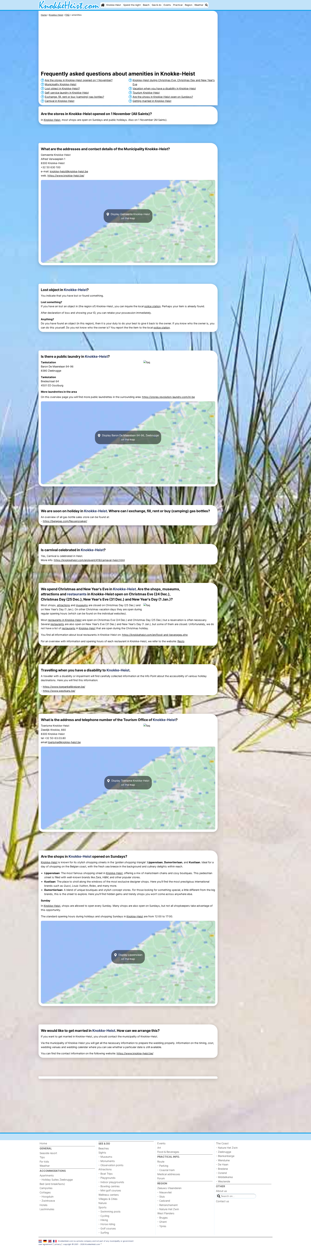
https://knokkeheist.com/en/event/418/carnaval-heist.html (89, 560)
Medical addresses (168, 1174)
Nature (102, 1203)
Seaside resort (48, 1153)
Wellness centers (108, 1194)
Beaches (103, 1148)
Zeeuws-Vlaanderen (169, 1188)
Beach (146, 5)
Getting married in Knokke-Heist (152, 100)
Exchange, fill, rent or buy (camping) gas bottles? (74, 96)
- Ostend (221, 1172)
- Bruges (162, 1217)
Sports (102, 1207)
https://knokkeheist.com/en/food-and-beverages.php (155, 634)
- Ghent (162, 1221)
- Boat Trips (105, 1173)
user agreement (45, 1244)
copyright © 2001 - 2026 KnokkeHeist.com (81, 1244)
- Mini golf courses (109, 1190)
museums (82, 605)
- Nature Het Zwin (168, 1209)
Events (167, 5)
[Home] (102, 5)
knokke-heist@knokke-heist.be (69, 171)
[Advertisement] (245, 94)
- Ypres (161, 1226)
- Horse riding (106, 1224)
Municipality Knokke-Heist (60, 84)
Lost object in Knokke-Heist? (62, 88)
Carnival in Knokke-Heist (59, 100)
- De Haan (222, 1164)
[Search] (206, 5)
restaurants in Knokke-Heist (65, 619)
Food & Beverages (168, 1151)
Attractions (105, 1169)
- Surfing (103, 1232)
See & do (156, 5)
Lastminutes (47, 1209)
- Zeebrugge (223, 1151)
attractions (63, 605)
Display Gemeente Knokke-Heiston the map (130, 216)
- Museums (105, 1156)
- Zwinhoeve (47, 1200)
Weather (198, 5)
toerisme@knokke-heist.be (64, 742)
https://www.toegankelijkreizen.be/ (64, 686)
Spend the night (132, 5)
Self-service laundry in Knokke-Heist (67, 92)
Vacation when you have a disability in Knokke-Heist (164, 88)
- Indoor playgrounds (111, 1182)
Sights (102, 1152)
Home (43, 1143)
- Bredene (222, 1168)
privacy (58, 1244)
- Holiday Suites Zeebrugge (56, 1179)
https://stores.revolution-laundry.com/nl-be (168, 396)
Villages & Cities (108, 1198)
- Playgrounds (107, 1177)
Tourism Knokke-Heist (146, 92)
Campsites (46, 1188)
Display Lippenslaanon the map (130, 956)
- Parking (162, 1165)
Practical (177, 5)
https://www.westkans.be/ (59, 690)
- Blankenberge (225, 1155)
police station (152, 306)
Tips (42, 1157)
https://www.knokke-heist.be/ (66, 175)
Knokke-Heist (113, 5)
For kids (44, 1161)
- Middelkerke (224, 1177)
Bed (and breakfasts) (52, 1183)
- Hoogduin (46, 1196)
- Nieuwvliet (164, 1192)
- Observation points (110, 1165)
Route (160, 1161)
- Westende (223, 1181)
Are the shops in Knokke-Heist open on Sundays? (163, 96)
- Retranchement (167, 1205)
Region (188, 5)
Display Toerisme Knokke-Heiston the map (130, 782)
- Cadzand (163, 1200)
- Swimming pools (109, 1211)
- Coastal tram (166, 1170)
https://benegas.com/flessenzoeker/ (65, 521)
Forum (161, 1178)
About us (221, 1190)
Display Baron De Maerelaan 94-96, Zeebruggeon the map (130, 437)
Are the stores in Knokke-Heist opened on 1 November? (78, 80)
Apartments (47, 1175)
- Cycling (103, 1215)
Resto (180, 641)
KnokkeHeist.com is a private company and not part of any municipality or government (96, 1241)
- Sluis (161, 1196)
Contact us (222, 1201)
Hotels (44, 1205)
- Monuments (106, 1161)
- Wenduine (223, 1160)
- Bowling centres (109, 1186)
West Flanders (165, 1213)
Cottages (45, 1192)
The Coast (222, 1143)
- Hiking (103, 1219)
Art (159, 1147)
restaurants (77, 594)
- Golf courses (107, 1228)
